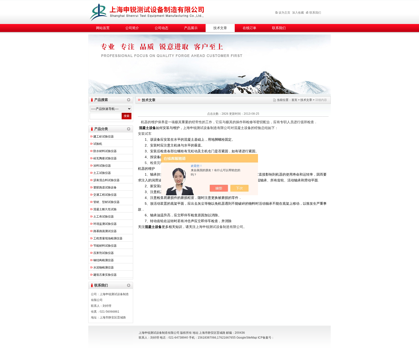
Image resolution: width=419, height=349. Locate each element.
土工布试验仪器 (103, 216)
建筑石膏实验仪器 (105, 274)
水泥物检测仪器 (103, 267)
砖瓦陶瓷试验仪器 (105, 158)
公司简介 (132, 28)
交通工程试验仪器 (105, 194)
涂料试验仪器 (102, 165)
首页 (294, 100)
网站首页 (103, 28)
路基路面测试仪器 (105, 231)
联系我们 (315, 12)
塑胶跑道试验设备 (105, 187)
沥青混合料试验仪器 (106, 180)
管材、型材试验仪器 (106, 202)
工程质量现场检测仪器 (107, 238)
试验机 (97, 144)
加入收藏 (298, 12)
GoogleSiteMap (246, 337)
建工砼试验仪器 (103, 136)
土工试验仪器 (102, 173)
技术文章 (220, 28)
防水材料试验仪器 (105, 151)
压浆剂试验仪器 (103, 253)
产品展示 (191, 28)
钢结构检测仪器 (103, 260)
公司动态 (161, 28)
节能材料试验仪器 (105, 245)
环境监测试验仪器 (105, 224)
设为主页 (284, 12)
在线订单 (249, 28)
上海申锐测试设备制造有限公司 (152, 11)
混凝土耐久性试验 (105, 209)
